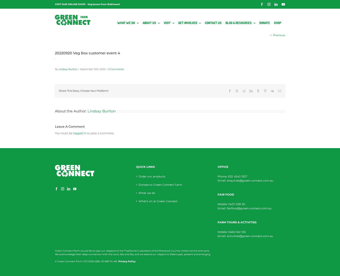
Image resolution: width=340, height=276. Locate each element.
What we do (147, 193)
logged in (79, 133)
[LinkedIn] (68, 188)
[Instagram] (62, 188)
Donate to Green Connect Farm (160, 184)
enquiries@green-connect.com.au (250, 180)
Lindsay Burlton (68, 69)
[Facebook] (56, 188)
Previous (279, 35)
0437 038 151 (236, 204)
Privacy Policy (127, 261)
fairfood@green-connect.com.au (249, 208)
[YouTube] (74, 188)
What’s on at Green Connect (158, 201)
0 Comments (116, 69)
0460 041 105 (237, 232)
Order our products (152, 176)
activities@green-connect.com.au (250, 236)
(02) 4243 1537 (237, 176)
